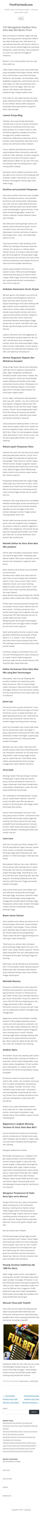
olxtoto (5, 1487)
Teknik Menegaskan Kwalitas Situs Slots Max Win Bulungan (30, 1399)
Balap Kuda (24, 1381)
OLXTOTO (27, 1510)
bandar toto (7, 1495)
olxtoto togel (7, 1478)
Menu (21, 18)
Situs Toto (6, 1470)
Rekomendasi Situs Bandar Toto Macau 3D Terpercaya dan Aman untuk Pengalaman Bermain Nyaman (20, 1426)
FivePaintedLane (21, 4)
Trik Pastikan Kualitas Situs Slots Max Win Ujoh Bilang (11, 1399)
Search (5, 1408)
